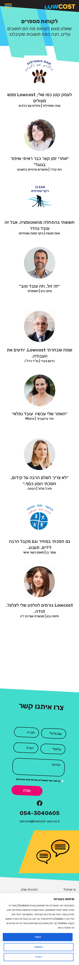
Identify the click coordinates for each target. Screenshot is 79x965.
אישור (38, 937)
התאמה (38, 947)
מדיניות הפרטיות (25, 779)
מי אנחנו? (69, 889)
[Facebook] (39, 803)
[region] (39, 929)
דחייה (38, 957)
